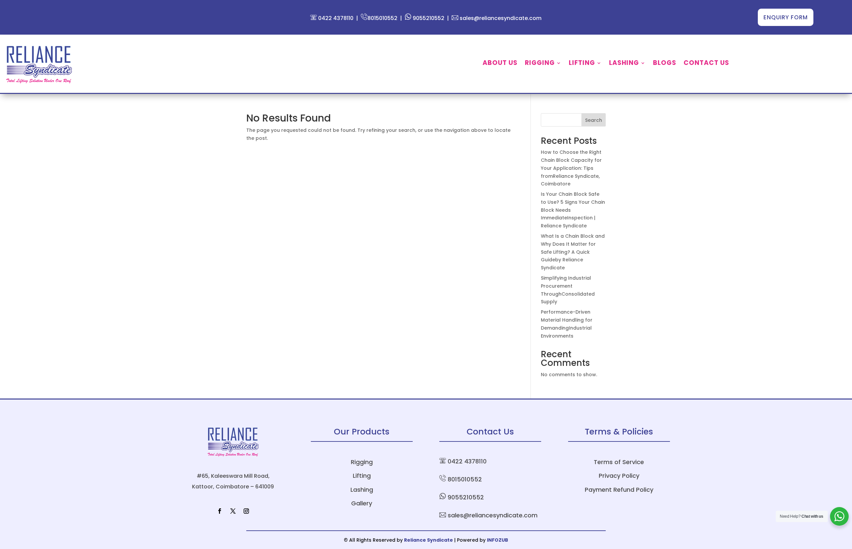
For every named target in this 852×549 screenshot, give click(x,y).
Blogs (664, 64)
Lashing (624, 64)
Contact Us (706, 64)
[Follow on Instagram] (246, 511)
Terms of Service (619, 462)
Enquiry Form (785, 17)
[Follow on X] (233, 511)
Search (593, 120)
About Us (500, 64)
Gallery (361, 503)
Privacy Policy (619, 475)
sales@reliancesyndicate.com (499, 18)
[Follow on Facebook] (219, 511)
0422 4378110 (335, 18)
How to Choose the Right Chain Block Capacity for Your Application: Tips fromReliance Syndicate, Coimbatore (571, 168)
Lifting (582, 64)
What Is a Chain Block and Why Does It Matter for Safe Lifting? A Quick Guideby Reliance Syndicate (573, 252)
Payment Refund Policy (619, 489)
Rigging (540, 64)
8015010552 (382, 18)
